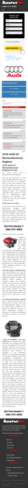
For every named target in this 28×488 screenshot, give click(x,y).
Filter (3, 100)
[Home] (13, 3)
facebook (5, 433)
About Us (9, 439)
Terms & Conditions (19, 483)
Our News (9, 442)
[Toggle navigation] (3, 9)
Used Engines (11, 455)
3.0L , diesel (14, 94)
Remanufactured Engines (14, 457)
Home (3, 483)
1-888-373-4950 (8, 6)
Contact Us (10, 448)
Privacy (10, 483)
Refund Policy (6, 485)
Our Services (10, 445)
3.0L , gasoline (14, 88)
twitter (10, 433)
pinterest (20, 433)
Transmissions (11, 460)
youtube (15, 433)
